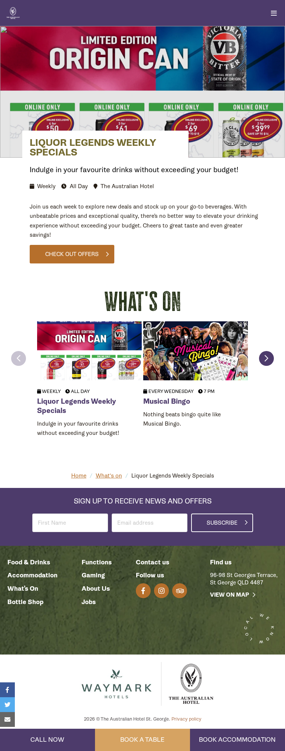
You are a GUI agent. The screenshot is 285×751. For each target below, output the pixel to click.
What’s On (22, 589)
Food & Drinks (28, 562)
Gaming (93, 575)
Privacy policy (186, 719)
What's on (109, 475)
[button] (18, 358)
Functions (97, 562)
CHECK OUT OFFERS (72, 254)
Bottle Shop (25, 602)
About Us (96, 589)
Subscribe (222, 522)
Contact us (152, 562)
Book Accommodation (237, 740)
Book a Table (142, 740)
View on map (229, 594)
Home (78, 475)
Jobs (89, 602)
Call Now (47, 740)
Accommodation (32, 575)
